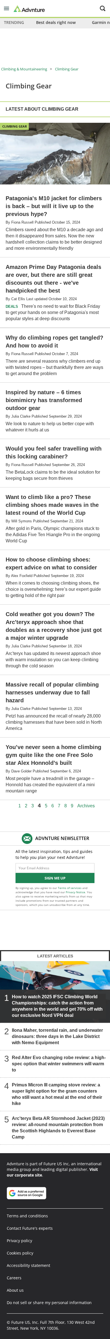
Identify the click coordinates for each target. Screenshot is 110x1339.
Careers (14, 1277)
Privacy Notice (75, 892)
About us (15, 1290)
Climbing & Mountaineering (24, 69)
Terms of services (70, 888)
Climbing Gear (66, 69)
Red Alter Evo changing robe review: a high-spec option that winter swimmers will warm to (59, 1063)
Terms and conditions (27, 1215)
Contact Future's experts (30, 1228)
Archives (86, 806)
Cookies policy (20, 1253)
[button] (6, 8)
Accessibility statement (28, 1265)
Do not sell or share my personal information (49, 1302)
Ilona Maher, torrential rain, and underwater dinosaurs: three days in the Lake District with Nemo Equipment (57, 1036)
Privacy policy (19, 1240)
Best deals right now (56, 22)
